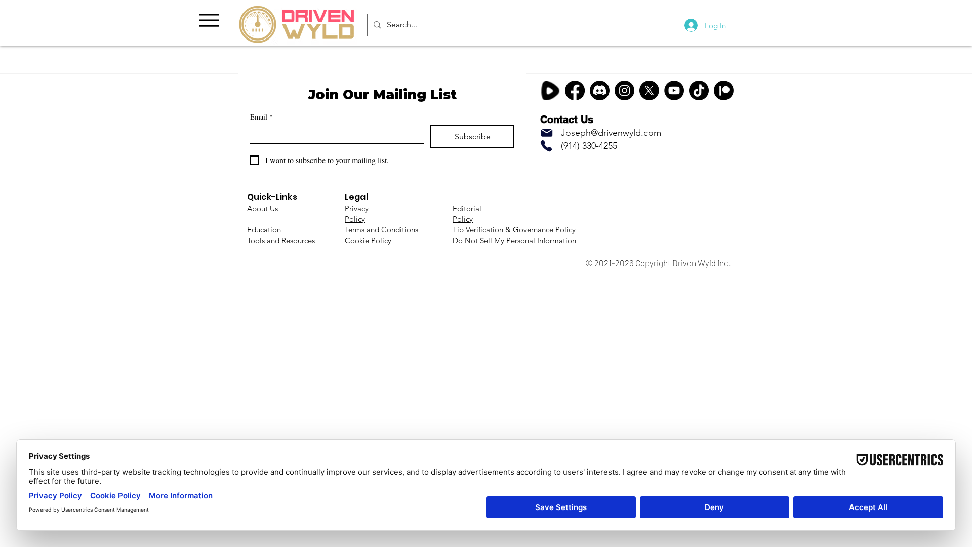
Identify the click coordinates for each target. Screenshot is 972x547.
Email (261, 116)
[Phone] (546, 145)
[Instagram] (624, 90)
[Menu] (208, 20)
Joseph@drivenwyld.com (611, 132)
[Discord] (600, 90)
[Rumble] (550, 90)
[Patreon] (724, 90)
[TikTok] (699, 90)
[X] (649, 90)
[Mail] (546, 132)
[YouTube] (674, 90)
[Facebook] (575, 90)
